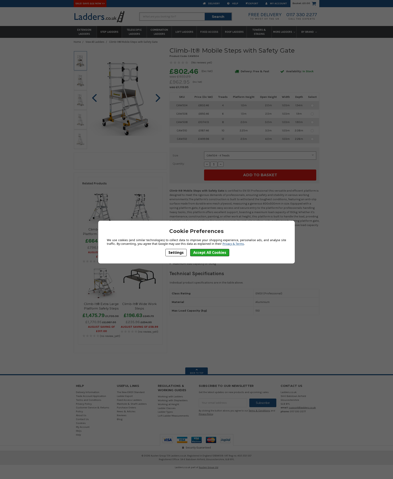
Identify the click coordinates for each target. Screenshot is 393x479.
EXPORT (253, 3)
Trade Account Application (91, 396)
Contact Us (82, 419)
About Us (81, 415)
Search (218, 17)
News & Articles (126, 411)
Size (175, 155)
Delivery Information (87, 392)
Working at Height (168, 404)
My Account (278, 3)
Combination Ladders (159, 31)
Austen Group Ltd (208, 467)
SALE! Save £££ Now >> (90, 3)
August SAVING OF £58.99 (139, 327)
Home (77, 41)
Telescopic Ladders (134, 31)
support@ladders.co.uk (302, 407)
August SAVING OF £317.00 (101, 329)
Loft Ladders (184, 31)
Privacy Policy (84, 403)
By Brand (307, 31)
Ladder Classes (167, 408)
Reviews (121, 415)
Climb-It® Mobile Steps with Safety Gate (133, 41)
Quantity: (179, 163)
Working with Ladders (170, 396)
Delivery (214, 3)
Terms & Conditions (259, 410)
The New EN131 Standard (131, 392)
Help (235, 3)
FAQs (79, 430)
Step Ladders (109, 31)
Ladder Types (165, 411)
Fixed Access (209, 31)
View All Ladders (95, 41)
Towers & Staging (259, 31)
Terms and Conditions (88, 399)
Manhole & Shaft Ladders (132, 403)
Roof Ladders (234, 31)
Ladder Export (125, 396)
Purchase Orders (126, 407)
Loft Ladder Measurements (173, 415)
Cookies (81, 423)
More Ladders (283, 31)
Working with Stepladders (173, 400)
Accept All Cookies (209, 252)
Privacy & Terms (233, 244)
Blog (120, 419)
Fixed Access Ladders (129, 399)
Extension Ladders (84, 31)
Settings (176, 252)
